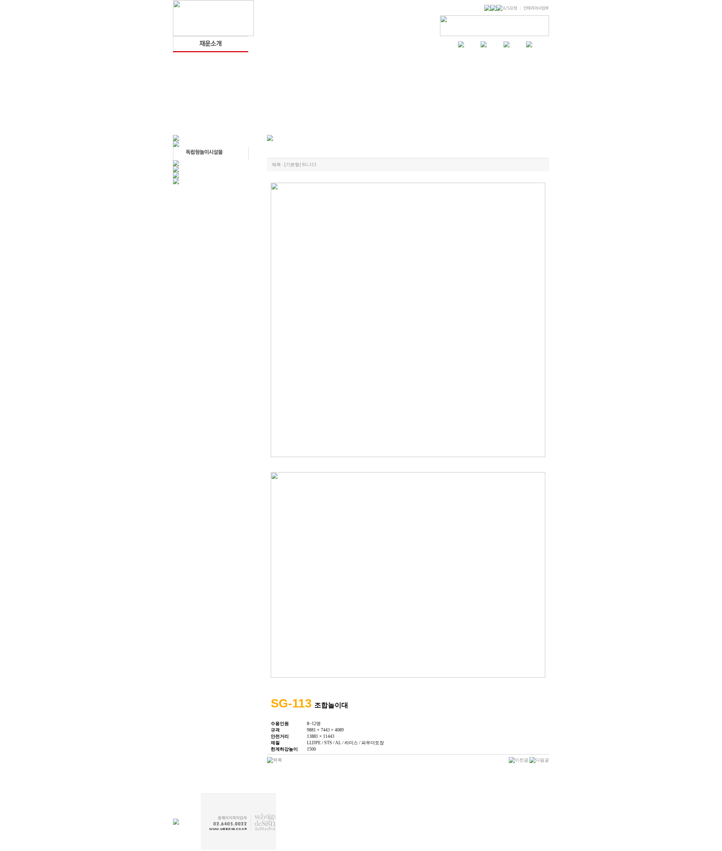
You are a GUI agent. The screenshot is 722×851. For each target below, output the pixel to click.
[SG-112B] (518, 759)
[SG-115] (539, 759)
